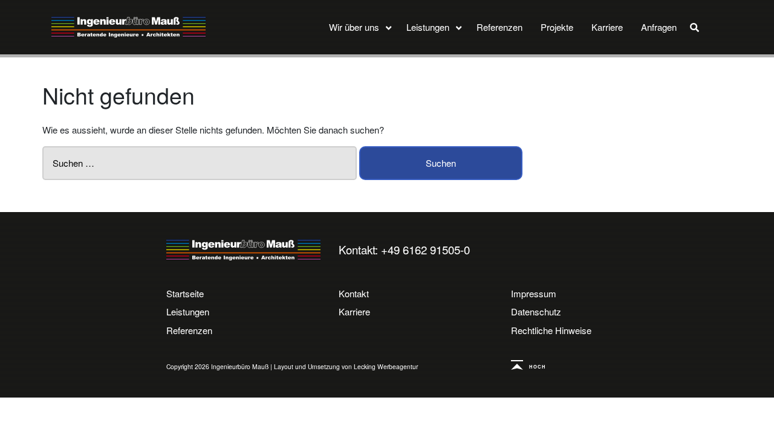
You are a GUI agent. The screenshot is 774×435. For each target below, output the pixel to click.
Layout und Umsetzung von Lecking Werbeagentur (346, 366)
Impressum (533, 293)
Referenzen (189, 330)
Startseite (185, 293)
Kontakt (354, 293)
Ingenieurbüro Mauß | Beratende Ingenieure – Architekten (243, 250)
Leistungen (187, 311)
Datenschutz (536, 311)
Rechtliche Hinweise (551, 330)
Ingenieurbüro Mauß (128, 27)
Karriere (354, 311)
